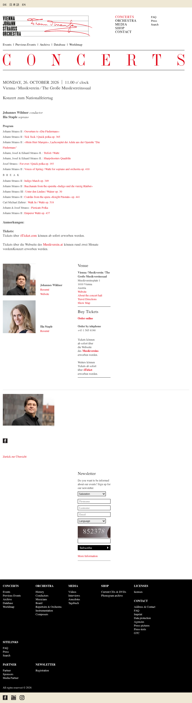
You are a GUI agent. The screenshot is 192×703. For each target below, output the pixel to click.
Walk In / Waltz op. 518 (41, 202)
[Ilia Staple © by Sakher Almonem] (19, 316)
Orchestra (126, 20)
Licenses (141, 586)
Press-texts (140, 629)
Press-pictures (142, 625)
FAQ (153, 17)
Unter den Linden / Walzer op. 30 (43, 191)
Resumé (44, 289)
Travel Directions (87, 299)
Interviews (74, 595)
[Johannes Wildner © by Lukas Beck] (19, 279)
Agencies (139, 621)
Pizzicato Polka (39, 207)
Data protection (142, 618)
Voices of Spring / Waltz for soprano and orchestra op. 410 (56, 169)
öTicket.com (28, 235)
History (40, 592)
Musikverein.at (53, 244)
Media (121, 24)
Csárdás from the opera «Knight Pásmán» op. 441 (52, 197)
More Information (88, 556)
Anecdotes (74, 599)
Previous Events (25, 44)
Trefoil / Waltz (51, 153)
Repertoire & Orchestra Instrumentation (48, 608)
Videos (72, 592)
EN (24, 4)
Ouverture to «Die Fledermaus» (41, 131)
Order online (85, 318)
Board (39, 603)
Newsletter (45, 665)
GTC (137, 633)
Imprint (138, 614)
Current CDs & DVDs (113, 592)
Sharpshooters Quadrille (57, 158)
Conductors (42, 595)
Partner (9, 665)
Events (7, 44)
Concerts (124, 17)
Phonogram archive (112, 595)
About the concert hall (90, 295)
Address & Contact (144, 606)
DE (5, 4)
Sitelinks (10, 642)
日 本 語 (14, 4)
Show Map (84, 303)
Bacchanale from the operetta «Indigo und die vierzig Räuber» (58, 186)
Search (155, 24)
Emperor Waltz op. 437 (37, 213)
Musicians (41, 599)
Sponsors (8, 674)
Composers (42, 614)
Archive (45, 44)
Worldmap (75, 44)
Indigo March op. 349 (36, 180)
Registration (42, 670)
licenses (138, 592)
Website (44, 294)
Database (59, 44)
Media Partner (10, 678)
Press (154, 20)
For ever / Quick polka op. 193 (37, 163)
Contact (123, 31)
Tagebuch (73, 603)
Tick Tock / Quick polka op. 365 (42, 136)
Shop (120, 28)
